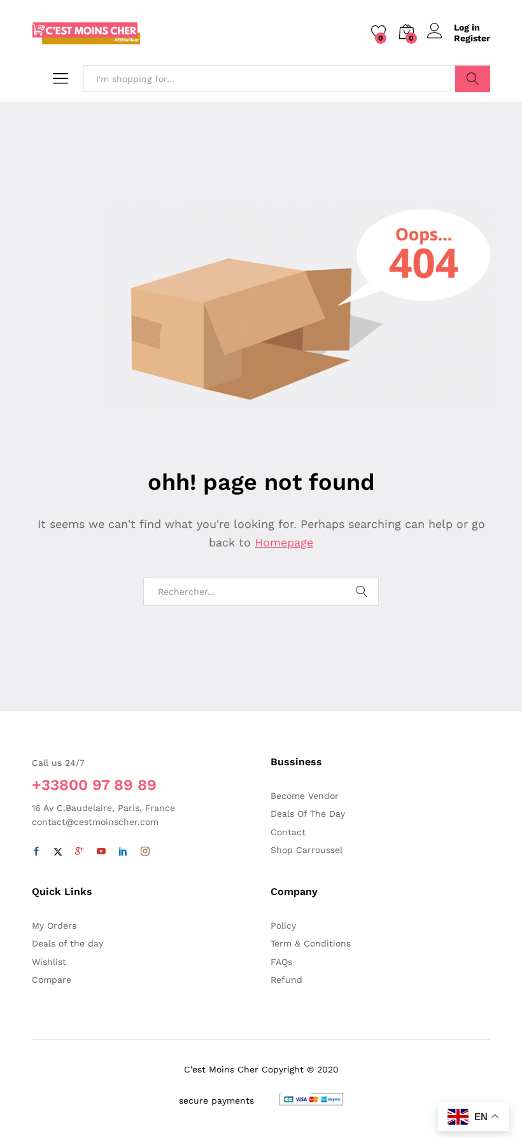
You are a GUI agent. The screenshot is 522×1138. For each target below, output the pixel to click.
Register (472, 38)
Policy (283, 925)
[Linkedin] (123, 852)
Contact (288, 832)
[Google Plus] (79, 852)
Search (472, 79)
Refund (286, 980)
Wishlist (49, 962)
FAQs (281, 962)
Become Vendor (305, 796)
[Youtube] (101, 852)
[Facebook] (36, 852)
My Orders (54, 925)
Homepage (284, 542)
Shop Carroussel (306, 850)
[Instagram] (145, 851)
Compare (51, 980)
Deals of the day (67, 943)
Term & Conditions (311, 943)
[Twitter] (58, 852)
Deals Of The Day (308, 813)
